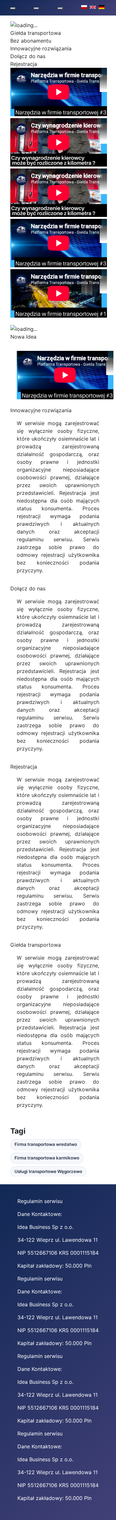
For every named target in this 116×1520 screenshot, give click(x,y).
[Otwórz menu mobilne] (12, 8)
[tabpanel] (58, 93)
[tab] (58, 33)
